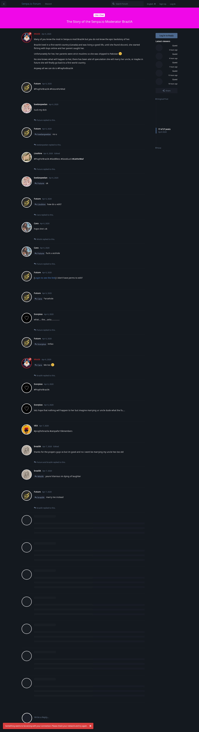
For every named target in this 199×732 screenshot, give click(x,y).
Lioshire (41, 204)
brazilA (40, 497)
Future (40, 183)
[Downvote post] (134, 74)
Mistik (40, 476)
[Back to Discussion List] (3, 3)
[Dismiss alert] (90, 726)
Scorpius (41, 344)
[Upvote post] (127, 74)
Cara (39, 298)
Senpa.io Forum (31, 3)
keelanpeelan (44, 134)
